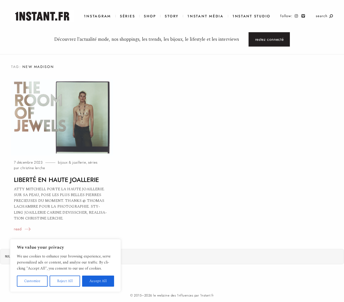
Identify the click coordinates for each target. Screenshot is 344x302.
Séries (127, 16)
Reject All (65, 281)
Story (172, 16)
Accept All (98, 281)
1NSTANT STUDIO (251, 16)
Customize (32, 281)
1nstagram (97, 16)
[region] (65, 265)
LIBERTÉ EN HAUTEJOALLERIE (56, 179)
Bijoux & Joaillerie (72, 162)
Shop (150, 16)
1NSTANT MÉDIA (205, 16)
